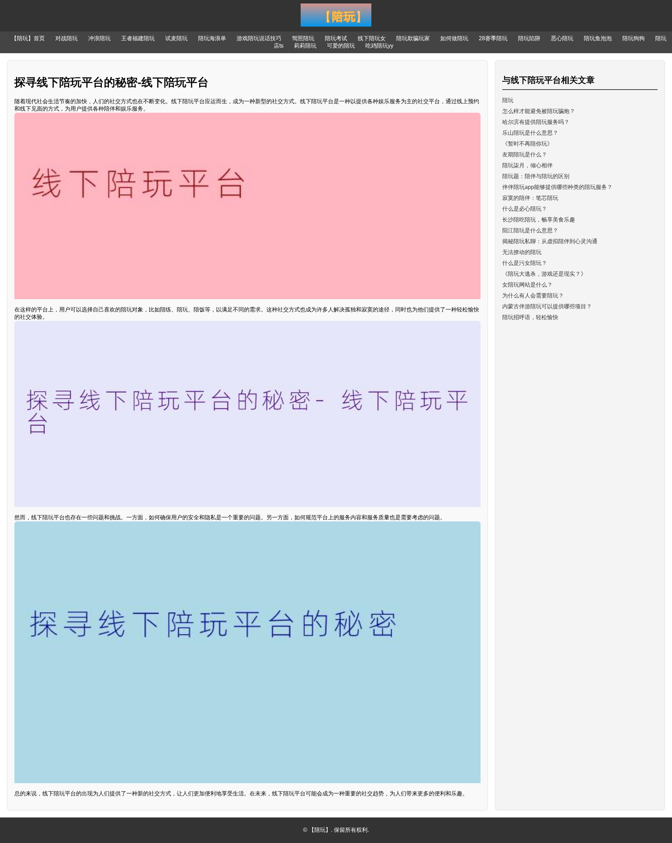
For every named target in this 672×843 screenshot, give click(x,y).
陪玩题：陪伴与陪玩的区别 (535, 176)
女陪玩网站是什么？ (527, 285)
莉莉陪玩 (305, 46)
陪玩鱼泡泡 (598, 38)
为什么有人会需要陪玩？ (533, 295)
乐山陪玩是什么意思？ (530, 133)
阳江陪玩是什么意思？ (530, 230)
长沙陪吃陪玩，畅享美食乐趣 (538, 220)
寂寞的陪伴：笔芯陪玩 (530, 198)
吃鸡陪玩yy (379, 46)
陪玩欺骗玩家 (413, 38)
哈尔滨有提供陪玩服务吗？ (535, 122)
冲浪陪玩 (99, 38)
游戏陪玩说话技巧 (259, 38)
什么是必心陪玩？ (524, 209)
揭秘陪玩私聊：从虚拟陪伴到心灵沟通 (549, 241)
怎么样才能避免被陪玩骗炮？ (538, 111)
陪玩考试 (336, 38)
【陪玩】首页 (28, 38)
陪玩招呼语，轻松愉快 (530, 317)
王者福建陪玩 (138, 38)
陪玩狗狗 (633, 38)
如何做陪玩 (454, 38)
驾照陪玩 (303, 38)
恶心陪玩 (562, 38)
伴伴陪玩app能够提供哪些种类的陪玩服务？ (557, 187)
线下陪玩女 (372, 38)
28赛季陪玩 (493, 38)
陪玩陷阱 (529, 38)
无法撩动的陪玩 (521, 252)
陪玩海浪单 (212, 38)
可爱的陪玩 (341, 46)
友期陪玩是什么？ (524, 154)
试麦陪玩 (176, 38)
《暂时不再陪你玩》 (527, 144)
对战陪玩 (66, 38)
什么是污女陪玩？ (524, 263)
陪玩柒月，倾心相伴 (527, 165)
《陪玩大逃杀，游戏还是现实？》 (544, 274)
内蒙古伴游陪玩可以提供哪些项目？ (547, 306)
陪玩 (507, 100)
